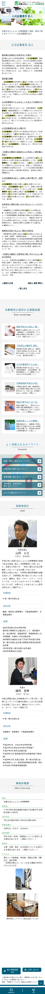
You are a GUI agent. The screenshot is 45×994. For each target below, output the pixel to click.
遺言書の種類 (7, 79)
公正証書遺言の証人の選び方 (14, 128)
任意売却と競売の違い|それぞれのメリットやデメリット (22, 205)
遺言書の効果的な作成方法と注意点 (16, 55)
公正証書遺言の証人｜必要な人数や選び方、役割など (22, 179)
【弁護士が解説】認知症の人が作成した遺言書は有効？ (22, 153)
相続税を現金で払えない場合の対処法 (17, 231)
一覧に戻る (22, 288)
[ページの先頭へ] (41, 983)
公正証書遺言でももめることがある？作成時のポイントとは (22, 103)
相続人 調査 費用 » (35, 283)
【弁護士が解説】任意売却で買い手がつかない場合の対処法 (22, 255)
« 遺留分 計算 (7, 283)
